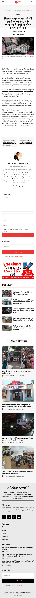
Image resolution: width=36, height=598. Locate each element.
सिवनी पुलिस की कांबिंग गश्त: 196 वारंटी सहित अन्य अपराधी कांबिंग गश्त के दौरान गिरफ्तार (26, 142)
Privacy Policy (19, 256)
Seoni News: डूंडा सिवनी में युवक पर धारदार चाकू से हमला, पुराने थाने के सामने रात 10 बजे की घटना (23, 310)
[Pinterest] (19, 63)
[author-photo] (3, 376)
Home (5, 10)
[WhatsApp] (23, 63)
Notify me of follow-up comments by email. (16, 229)
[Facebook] (10, 63)
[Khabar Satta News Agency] (18, 2)
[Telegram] (27, 63)
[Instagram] (16, 185)
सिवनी (9, 10)
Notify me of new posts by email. (13, 232)
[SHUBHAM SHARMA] (18, 156)
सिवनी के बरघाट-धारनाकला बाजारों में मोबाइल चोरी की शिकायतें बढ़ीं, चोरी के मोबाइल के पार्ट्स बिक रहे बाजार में (23, 301)
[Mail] (19, 185)
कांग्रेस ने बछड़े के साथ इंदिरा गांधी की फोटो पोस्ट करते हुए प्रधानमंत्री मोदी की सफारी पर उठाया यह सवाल (9, 143)
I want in (17, 252)
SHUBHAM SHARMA (19, 32)
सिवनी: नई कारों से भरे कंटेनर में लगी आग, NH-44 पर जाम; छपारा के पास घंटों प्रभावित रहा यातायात (23, 327)
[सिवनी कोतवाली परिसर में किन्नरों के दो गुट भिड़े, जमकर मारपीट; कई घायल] (7, 293)
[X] (14, 63)
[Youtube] (19, 517)
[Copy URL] (31, 63)
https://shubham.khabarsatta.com (18, 166)
